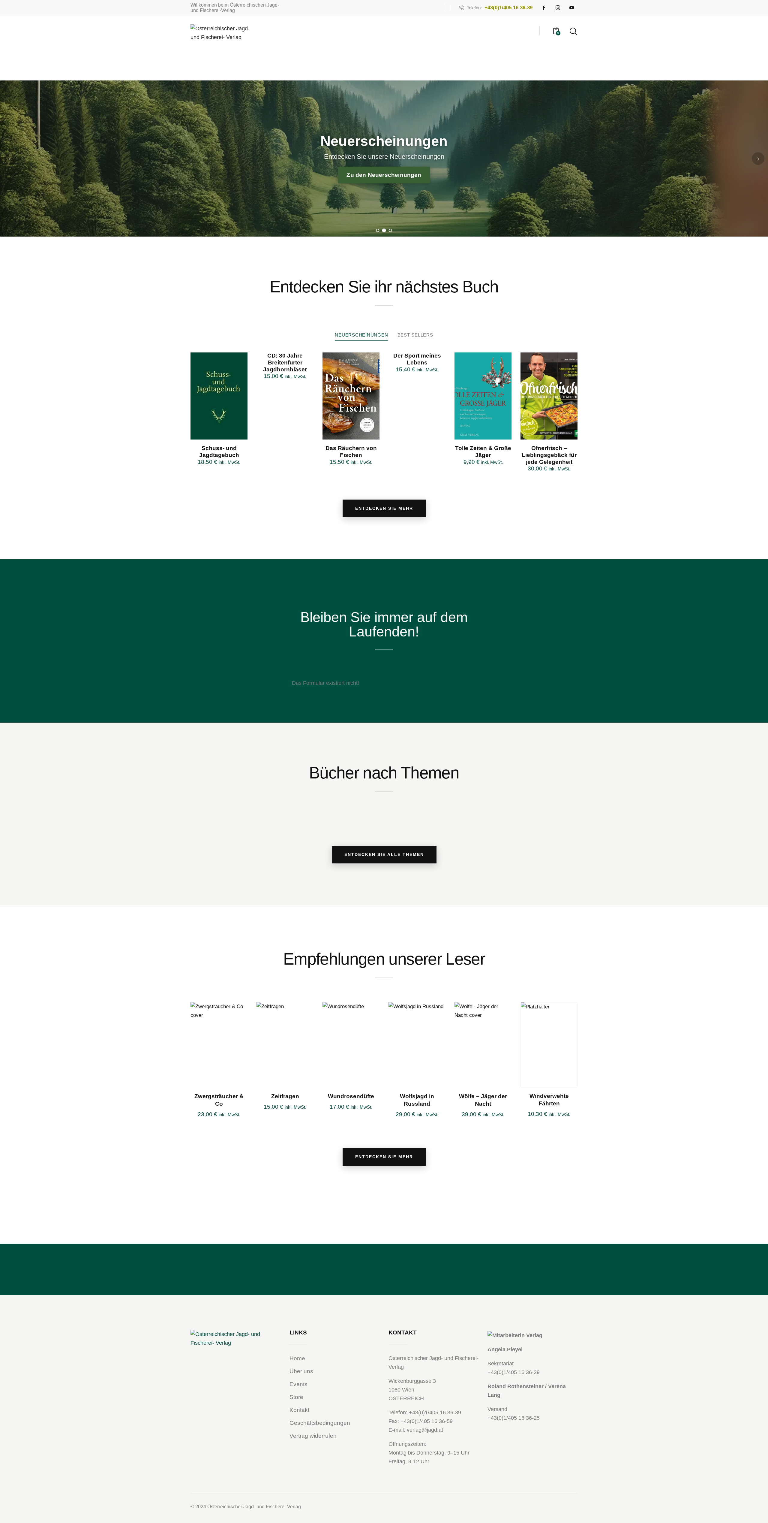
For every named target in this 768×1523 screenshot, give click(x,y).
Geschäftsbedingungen (320, 1423)
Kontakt (299, 1410)
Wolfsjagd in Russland (417, 1100)
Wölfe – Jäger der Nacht (483, 1100)
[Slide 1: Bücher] (378, 230)
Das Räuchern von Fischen (351, 451)
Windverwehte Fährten (549, 1100)
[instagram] (557, 8)
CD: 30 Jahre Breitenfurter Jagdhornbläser (285, 362)
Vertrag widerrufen (313, 1436)
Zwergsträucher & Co (219, 1100)
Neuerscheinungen (361, 334)
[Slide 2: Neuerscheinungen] (384, 230)
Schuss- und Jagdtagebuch (219, 451)
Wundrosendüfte (351, 1096)
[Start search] (573, 31)
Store (296, 1397)
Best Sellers (415, 334)
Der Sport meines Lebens (417, 359)
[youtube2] (571, 8)
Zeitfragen (285, 1096)
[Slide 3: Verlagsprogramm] (390, 230)
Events (299, 1384)
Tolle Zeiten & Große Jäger (483, 451)
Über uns (301, 1371)
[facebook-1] (544, 8)
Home (297, 1358)
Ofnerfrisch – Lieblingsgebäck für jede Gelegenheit (549, 455)
